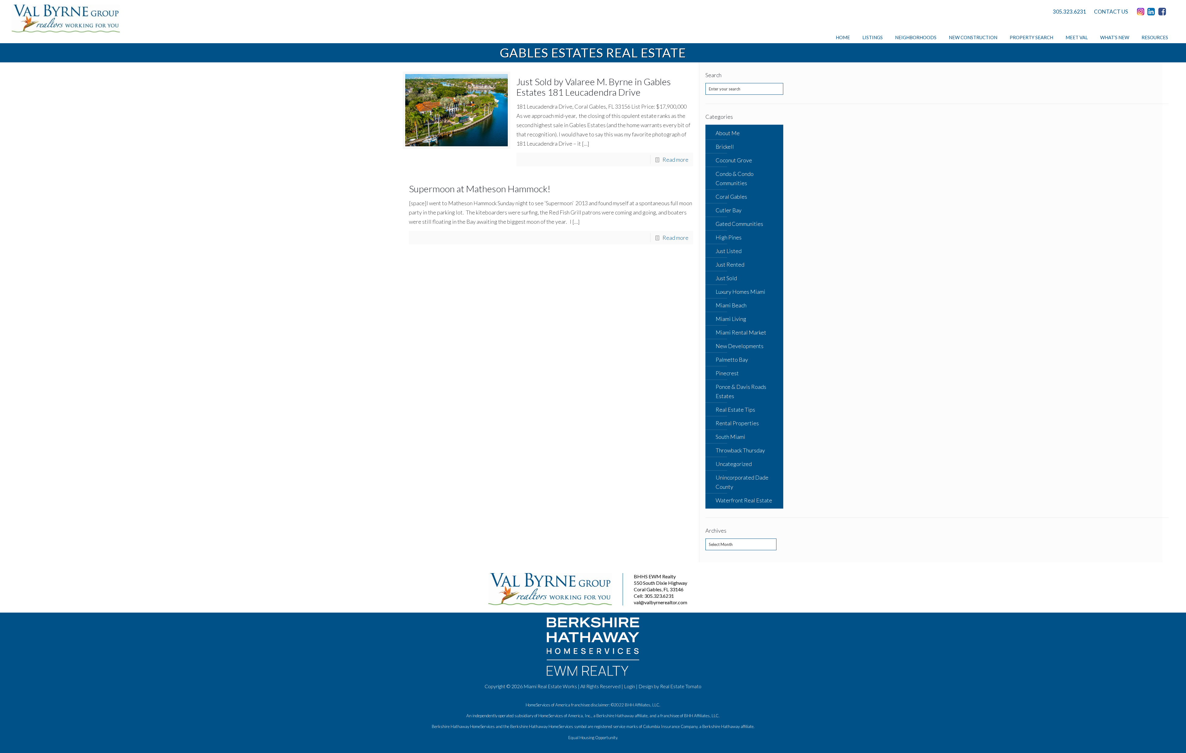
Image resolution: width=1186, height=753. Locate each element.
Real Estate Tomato (680, 686)
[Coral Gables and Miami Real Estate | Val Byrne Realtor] (66, 18)
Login (629, 686)
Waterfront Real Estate (744, 500)
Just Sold (726, 278)
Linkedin (1152, 11)
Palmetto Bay (732, 359)
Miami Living (731, 318)
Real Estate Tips (735, 409)
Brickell (725, 146)
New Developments (739, 346)
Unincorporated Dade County (742, 482)
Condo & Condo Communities (735, 178)
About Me (728, 133)
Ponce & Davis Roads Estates (741, 391)
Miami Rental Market (741, 332)
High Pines (729, 237)
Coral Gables (731, 196)
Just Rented (730, 264)
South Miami (730, 436)
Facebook (1163, 11)
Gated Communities (739, 223)
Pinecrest (727, 373)
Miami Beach (731, 305)
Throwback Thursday (740, 450)
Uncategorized (734, 463)
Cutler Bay (729, 210)
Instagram (1141, 11)
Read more (675, 159)
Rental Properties (737, 423)
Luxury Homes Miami (740, 291)
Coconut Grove (734, 160)
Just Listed (729, 251)
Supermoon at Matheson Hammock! (479, 188)
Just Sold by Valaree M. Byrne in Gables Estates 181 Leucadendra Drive (593, 87)
